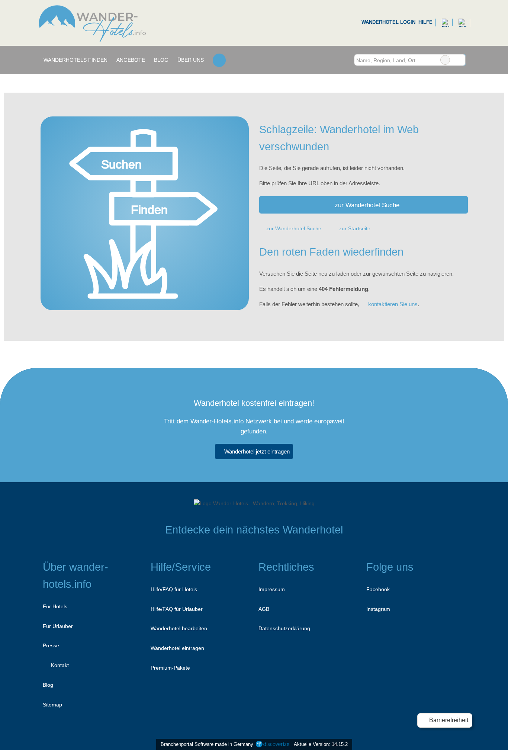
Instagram (378, 609)
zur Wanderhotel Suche (367, 205)
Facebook (378, 589)
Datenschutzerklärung (284, 628)
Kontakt (59, 665)
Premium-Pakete (170, 668)
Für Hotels (55, 606)
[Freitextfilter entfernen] (445, 60)
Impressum (271, 589)
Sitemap (52, 705)
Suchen (460, 60)
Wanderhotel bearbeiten (179, 628)
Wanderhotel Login (387, 22)
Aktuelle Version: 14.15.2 (321, 744)
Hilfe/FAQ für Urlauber (177, 609)
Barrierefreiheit (448, 720)
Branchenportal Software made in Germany (205, 744)
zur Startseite (354, 228)
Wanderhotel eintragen (177, 648)
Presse (51, 645)
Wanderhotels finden (75, 60)
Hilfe (425, 22)
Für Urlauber (58, 626)
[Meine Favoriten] (219, 60)
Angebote (130, 60)
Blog (161, 60)
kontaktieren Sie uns (393, 304)
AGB (263, 609)
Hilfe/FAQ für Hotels (174, 589)
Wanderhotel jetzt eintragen (257, 451)
